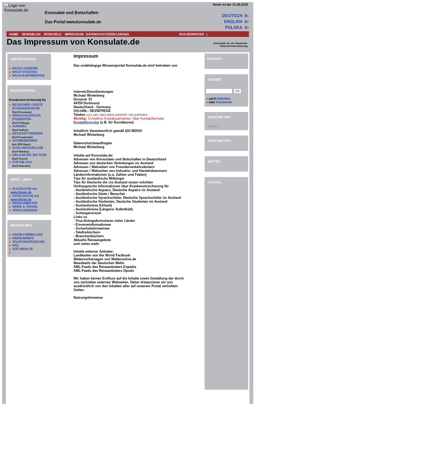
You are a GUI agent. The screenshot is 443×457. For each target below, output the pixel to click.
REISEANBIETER (24, 203)
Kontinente (224, 102)
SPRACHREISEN (24, 210)
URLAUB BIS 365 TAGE (29, 155)
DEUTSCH (232, 16)
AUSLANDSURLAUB (27, 148)
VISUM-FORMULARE (27, 234)
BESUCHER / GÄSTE (27, 105)
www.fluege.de (21, 192)
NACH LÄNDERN (25, 68)
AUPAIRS (19, 126)
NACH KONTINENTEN (28, 75)
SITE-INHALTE (22, 249)
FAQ (15, 245)
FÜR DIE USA (22, 162)
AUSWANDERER (24, 140)
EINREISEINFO (23, 238)
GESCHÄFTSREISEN (27, 133)
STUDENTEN (21, 119)
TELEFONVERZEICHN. (28, 242)
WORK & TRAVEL (25, 207)
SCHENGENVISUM (25, 108)
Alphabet (223, 98)
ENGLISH (233, 21)
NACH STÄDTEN (24, 72)
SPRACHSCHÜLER (26, 115)
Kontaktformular (86, 122)
